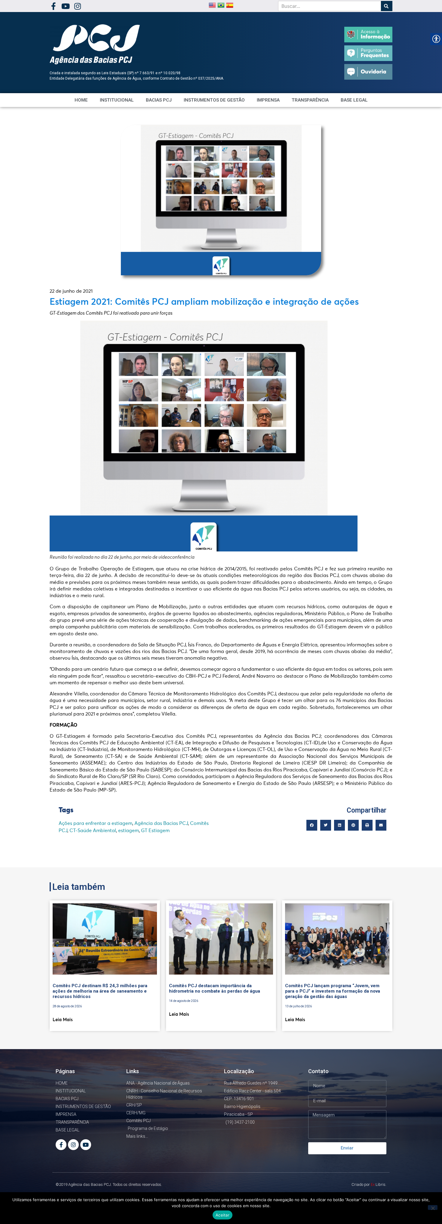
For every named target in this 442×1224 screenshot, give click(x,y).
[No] (432, 1207)
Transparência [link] (310, 100)
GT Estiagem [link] (155, 830)
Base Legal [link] (354, 100)
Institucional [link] (117, 100)
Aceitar (222, 1215)
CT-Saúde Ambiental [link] (92, 830)
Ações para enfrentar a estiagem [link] (95, 823)
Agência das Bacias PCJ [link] (161, 823)
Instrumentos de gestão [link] (214, 100)
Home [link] (81, 100)
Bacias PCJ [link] (159, 100)
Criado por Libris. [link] (368, 1184)
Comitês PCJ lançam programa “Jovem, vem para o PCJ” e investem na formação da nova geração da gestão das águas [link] (332, 991)
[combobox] (329, 6)
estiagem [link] (128, 830)
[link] (53, 6)
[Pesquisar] (386, 6)
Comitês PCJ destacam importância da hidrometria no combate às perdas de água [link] (214, 988)
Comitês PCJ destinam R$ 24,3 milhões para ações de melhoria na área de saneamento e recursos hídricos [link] (100, 991)
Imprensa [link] (268, 100)
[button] (311, 825)
